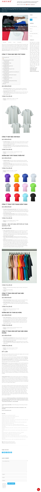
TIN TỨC (21, 4)
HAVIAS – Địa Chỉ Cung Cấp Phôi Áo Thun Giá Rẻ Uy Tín (11, 71)
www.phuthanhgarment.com (11, 99)
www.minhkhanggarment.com (12, 349)
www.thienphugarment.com (11, 171)
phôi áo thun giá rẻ (11, 441)
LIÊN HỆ (24, 4)
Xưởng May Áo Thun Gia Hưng (7, 77)
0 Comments (19, 42)
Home (3, 10)
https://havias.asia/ (10, 290)
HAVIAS (31, 31)
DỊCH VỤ (18, 4)
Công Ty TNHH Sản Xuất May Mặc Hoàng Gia (9, 74)
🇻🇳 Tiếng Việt (28, 4)
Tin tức (6, 10)
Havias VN (9, 42)
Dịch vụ (31, 28)
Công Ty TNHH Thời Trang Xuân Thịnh (8, 68)
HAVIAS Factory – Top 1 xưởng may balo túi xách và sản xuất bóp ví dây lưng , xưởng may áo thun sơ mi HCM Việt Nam (27, 2)
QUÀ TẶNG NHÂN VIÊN (33, 33)
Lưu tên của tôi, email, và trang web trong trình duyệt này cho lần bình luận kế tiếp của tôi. (4, 483)
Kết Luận (4, 83)
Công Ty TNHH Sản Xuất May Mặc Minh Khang (10, 80)
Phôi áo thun (6, 441)
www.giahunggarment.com (11, 328)
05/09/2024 (4, 42)
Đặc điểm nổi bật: (6, 75)
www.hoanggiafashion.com (11, 310)
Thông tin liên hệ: (6, 70)
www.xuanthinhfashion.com (11, 221)
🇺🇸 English (33, 4)
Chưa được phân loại (33, 26)
